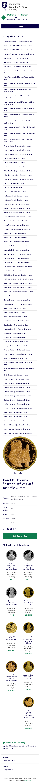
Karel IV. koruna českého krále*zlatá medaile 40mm (19, 78)
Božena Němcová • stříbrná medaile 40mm (18, 304)
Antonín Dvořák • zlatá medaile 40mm (16, 225)
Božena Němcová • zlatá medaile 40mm (17, 300)
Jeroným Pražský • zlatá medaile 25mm (17, 387)
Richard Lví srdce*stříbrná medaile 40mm (17, 67)
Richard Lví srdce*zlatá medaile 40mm (16, 58)
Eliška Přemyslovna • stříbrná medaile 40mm (18, 279)
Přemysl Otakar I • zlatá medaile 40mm (17, 350)
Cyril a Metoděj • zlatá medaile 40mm (16, 379)
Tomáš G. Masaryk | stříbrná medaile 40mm (18, 433)
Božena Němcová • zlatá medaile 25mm (17, 296)
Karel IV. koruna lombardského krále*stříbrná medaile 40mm (19, 103)
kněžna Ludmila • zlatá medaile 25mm (16, 246)
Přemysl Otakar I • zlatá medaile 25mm (17, 346)
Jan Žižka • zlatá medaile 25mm (14, 158)
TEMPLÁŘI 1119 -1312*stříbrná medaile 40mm (19, 50)
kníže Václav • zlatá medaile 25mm (15, 233)
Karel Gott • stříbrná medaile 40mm (15, 317)
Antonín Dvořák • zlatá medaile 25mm (16, 221)
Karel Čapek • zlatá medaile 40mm (15, 417)
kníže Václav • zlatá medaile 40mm (15, 237)
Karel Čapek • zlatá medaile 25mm (15, 412)
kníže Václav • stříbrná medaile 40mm (16, 242)
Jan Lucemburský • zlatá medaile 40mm (17, 262)
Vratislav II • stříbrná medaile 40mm (16, 342)
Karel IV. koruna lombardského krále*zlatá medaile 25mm (18, 97)
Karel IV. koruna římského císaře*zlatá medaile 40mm (19, 116)
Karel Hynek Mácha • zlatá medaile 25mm (18, 283)
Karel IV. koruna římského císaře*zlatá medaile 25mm (19, 109)
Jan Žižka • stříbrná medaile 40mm (15, 167)
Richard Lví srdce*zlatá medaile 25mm (16, 62)
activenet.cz (27, 780)
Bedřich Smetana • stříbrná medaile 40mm (18, 217)
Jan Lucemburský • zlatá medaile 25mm (17, 258)
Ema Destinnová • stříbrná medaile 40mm (17, 329)
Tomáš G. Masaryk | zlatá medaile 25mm (17, 425)
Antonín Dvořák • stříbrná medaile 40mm (17, 229)
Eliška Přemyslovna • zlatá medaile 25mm (18, 271)
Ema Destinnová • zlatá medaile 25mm (16, 321)
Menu (21, 26)
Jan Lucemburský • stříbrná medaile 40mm (18, 267)
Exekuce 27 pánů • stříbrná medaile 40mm (18, 408)
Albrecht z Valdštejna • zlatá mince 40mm (18, 175)
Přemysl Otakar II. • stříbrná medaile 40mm (18, 154)
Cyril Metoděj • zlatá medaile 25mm (16, 375)
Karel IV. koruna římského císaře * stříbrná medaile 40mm (18, 122)
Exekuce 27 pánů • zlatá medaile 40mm (17, 404)
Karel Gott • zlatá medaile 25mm (15, 308)
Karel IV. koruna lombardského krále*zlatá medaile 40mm (18, 91)
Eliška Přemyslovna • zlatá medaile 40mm (18, 275)
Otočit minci (18, 473)
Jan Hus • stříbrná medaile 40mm (15, 192)
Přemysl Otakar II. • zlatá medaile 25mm (17, 146)
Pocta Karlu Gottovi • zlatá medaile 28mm (18, 42)
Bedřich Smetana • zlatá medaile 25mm (17, 208)
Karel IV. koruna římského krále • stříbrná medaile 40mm (18, 141)
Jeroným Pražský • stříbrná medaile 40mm (18, 396)
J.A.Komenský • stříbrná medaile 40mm (17, 204)
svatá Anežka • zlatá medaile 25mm (15, 358)
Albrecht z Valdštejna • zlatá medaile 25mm (18, 171)
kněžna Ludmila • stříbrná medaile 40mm (17, 254)
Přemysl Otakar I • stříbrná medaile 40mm (18, 354)
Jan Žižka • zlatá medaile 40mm (14, 163)
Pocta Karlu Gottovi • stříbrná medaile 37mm (19, 54)
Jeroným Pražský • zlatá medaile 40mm (17, 392)
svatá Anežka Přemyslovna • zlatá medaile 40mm (18, 363)
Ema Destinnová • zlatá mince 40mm (16, 325)
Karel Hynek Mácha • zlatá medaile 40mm (18, 287)
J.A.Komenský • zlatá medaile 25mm (16, 196)
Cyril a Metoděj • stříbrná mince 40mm (16, 383)
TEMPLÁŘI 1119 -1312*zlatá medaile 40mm (18, 46)
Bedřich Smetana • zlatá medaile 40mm (17, 212)
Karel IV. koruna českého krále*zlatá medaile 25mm (19, 72)
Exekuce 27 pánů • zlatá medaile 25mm (17, 400)
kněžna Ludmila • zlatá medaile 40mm (16, 250)
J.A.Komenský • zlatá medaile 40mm (16, 200)
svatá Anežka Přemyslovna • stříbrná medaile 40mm (19, 370)
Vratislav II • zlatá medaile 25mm (15, 333)
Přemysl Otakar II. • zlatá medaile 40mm (17, 150)
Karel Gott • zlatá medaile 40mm (15, 312)
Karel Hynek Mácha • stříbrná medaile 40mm (18, 292)
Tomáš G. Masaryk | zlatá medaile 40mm (17, 429)
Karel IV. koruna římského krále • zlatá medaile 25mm (19, 128)
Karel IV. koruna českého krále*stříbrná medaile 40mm (20, 84)
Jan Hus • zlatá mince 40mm (13, 188)
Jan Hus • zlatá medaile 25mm (14, 183)
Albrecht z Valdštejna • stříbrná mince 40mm (18, 179)
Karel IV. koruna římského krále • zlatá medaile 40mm (19, 134)
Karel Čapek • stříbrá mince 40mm (15, 421)
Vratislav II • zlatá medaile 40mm (15, 337)
